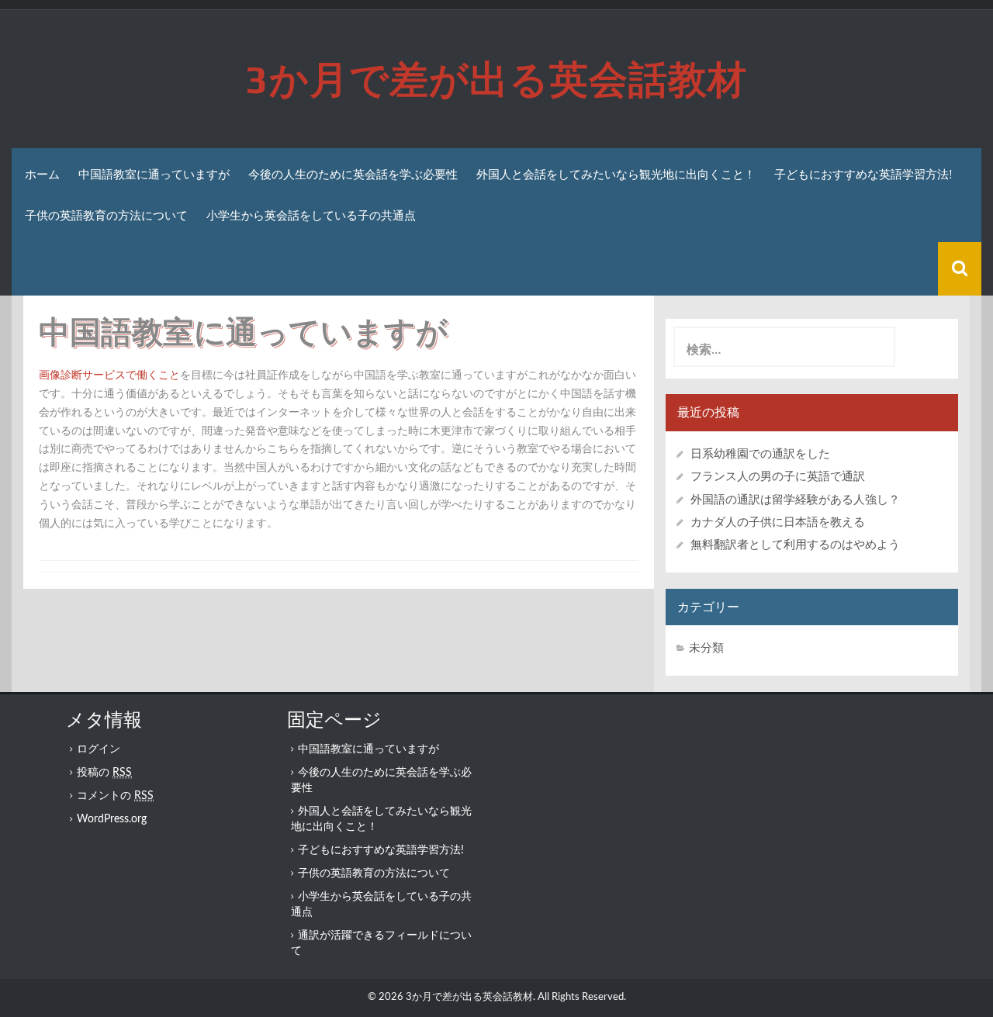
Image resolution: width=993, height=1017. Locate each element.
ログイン (98, 749)
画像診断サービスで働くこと (109, 375)
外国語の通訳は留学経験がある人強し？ (795, 500)
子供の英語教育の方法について (106, 215)
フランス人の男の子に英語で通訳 (777, 477)
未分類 (706, 648)
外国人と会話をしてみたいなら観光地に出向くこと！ (616, 174)
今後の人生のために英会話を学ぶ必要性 (353, 174)
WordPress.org (112, 819)
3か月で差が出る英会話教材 (496, 79)
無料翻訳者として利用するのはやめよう (795, 545)
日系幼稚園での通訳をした (760, 454)
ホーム (42, 174)
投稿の (104, 772)
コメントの (115, 795)
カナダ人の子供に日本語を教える (777, 522)
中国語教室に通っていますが (154, 174)
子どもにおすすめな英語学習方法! (863, 174)
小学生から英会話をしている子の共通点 (311, 215)
